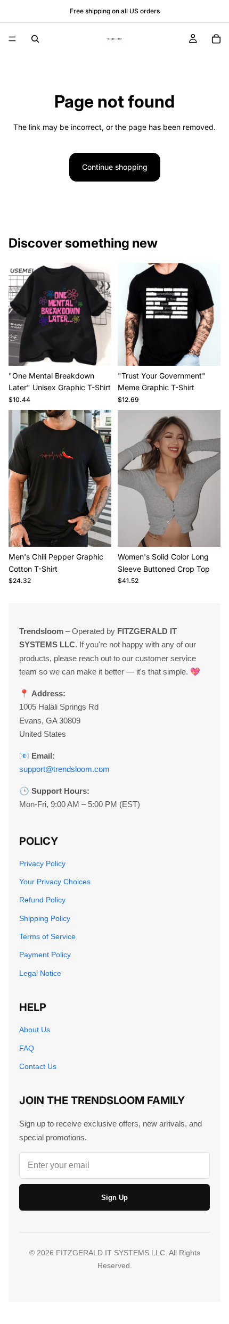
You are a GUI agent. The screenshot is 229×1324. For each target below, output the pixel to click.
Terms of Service (47, 936)
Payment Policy (45, 954)
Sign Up (114, 1198)
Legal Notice (40, 973)
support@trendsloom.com (64, 769)
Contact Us (37, 1066)
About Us (34, 1029)
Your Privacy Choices (55, 881)
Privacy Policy (42, 863)
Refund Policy (42, 899)
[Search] (35, 39)
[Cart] (216, 39)
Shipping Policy (44, 918)
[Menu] (12, 39)
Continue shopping (115, 166)
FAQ (26, 1048)
